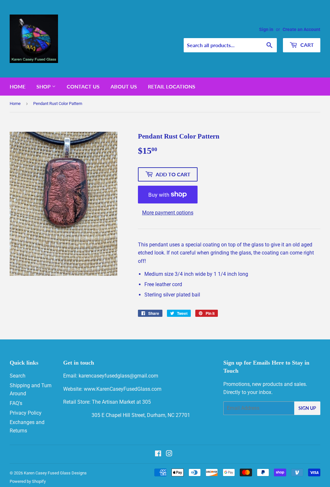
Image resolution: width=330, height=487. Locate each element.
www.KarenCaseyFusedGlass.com (122, 389)
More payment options (167, 213)
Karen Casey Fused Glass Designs (55, 473)
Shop (44, 86)
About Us (124, 86)
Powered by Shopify (28, 481)
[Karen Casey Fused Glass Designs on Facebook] (158, 454)
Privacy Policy (26, 413)
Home (17, 86)
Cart (306, 45)
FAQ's (16, 403)
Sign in (266, 29)
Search (17, 376)
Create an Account (301, 29)
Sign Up (307, 408)
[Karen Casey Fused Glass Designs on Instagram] (169, 454)
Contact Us (83, 86)
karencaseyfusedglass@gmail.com (118, 376)
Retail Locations (171, 86)
